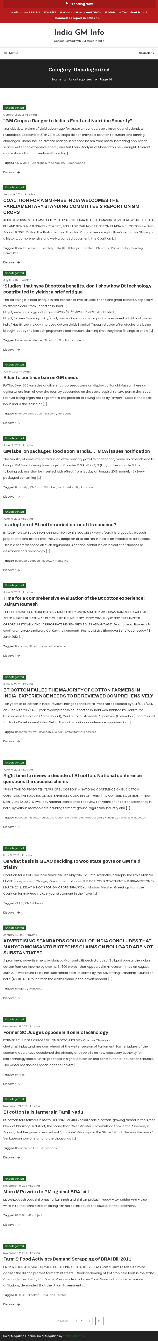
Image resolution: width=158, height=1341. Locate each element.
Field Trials (49, 1295)
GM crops (102, 248)
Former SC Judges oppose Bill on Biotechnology (55, 1032)
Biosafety (47, 248)
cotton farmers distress (80, 732)
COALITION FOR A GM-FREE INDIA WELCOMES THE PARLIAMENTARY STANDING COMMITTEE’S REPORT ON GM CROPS (71, 206)
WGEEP (51, 12)
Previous (62, 1320)
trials (112, 12)
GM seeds (64, 414)
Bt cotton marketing (55, 561)
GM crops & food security (48, 163)
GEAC (19, 903)
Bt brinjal (73, 248)
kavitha (32, 115)
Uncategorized (14, 107)
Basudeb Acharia (26, 248)
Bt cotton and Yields (72, 340)
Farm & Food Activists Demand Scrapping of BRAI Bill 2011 (67, 1259)
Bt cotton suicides (51, 732)
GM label (50, 487)
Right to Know (84, 487)
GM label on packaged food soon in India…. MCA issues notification (76, 451)
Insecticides (49, 1148)
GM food (35, 487)
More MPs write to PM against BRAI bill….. (49, 1191)
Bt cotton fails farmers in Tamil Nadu (43, 1112)
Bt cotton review (26, 732)
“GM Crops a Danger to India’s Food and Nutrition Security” (67, 120)
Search (144, 53)
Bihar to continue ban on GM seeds (40, 377)
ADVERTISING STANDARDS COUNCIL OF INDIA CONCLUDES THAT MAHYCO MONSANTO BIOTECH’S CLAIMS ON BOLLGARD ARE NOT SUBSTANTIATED (78, 946)
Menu (13, 53)
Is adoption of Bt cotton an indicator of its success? (59, 524)
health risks (65, 487)
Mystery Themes (74, 1336)
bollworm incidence (28, 340)
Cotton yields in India (69, 818)
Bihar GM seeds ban (28, 414)
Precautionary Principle (100, 818)
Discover (9, 172)
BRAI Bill (61, 248)
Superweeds (76, 163)
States (62, 1295)
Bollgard (21, 989)
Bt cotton (88, 248)
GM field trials (34, 903)
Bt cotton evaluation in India (47, 646)
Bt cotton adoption (27, 561)
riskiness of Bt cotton (132, 818)
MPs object (35, 1215)
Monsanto (35, 989)
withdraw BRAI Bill (27, 12)
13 (89, 1320)
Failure (33, 1148)
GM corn (50, 414)
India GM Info (79, 33)
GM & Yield (22, 163)
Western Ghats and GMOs (82, 12)
